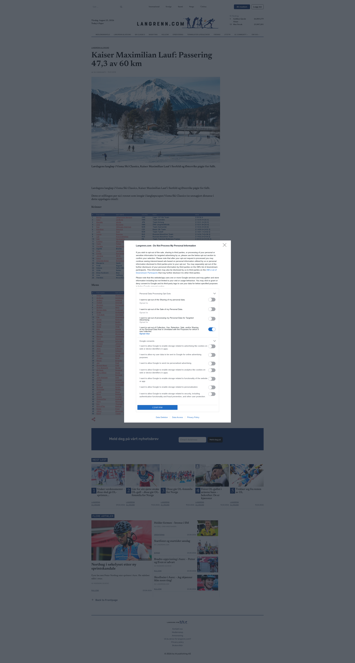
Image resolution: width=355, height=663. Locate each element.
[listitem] (177, 293)
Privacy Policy (193, 417)
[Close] (225, 246)
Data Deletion (162, 417)
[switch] (211, 299)
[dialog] (177, 331)
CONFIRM (157, 407)
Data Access (177, 417)
